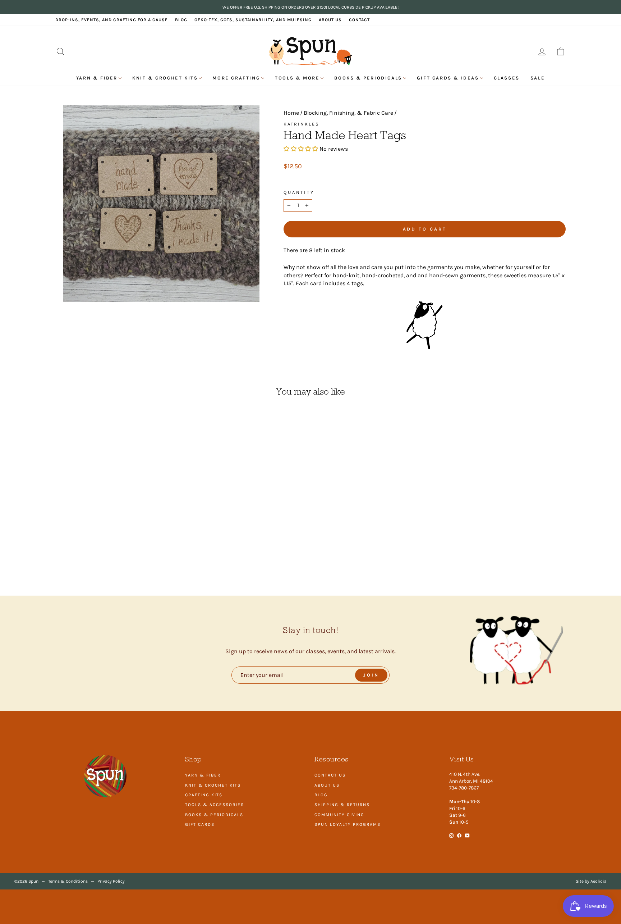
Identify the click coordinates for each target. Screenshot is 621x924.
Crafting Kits (203, 794)
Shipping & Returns (342, 804)
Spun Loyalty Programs (347, 824)
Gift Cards (200, 824)
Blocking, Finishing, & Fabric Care (348, 112)
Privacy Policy (111, 881)
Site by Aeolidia (591, 881)
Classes (507, 78)
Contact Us (330, 775)
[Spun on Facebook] (459, 835)
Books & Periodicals (368, 78)
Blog (181, 19)
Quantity (299, 192)
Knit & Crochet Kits (165, 78)
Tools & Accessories (214, 804)
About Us (330, 19)
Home (291, 112)
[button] (301, 148)
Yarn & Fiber (97, 78)
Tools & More (297, 78)
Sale (537, 78)
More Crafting (236, 78)
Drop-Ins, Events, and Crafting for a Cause (111, 19)
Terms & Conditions (68, 881)
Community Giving (339, 814)
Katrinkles (301, 124)
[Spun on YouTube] (467, 835)
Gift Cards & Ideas (448, 78)
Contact (359, 19)
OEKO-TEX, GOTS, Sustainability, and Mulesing (253, 19)
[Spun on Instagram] (451, 835)
